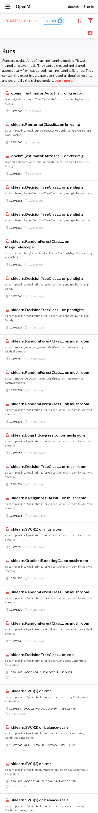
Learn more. (63, 80)
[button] (52, 21)
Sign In (88, 7)
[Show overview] (90, 32)
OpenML (24, 6)
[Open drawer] (8, 6)
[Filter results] (90, 20)
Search (73, 7)
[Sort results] (78, 20)
